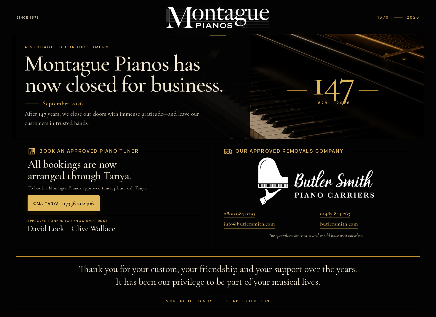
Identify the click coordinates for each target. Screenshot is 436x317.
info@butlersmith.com (249, 224)
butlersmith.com (339, 224)
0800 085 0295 (239, 213)
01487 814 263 (335, 213)
